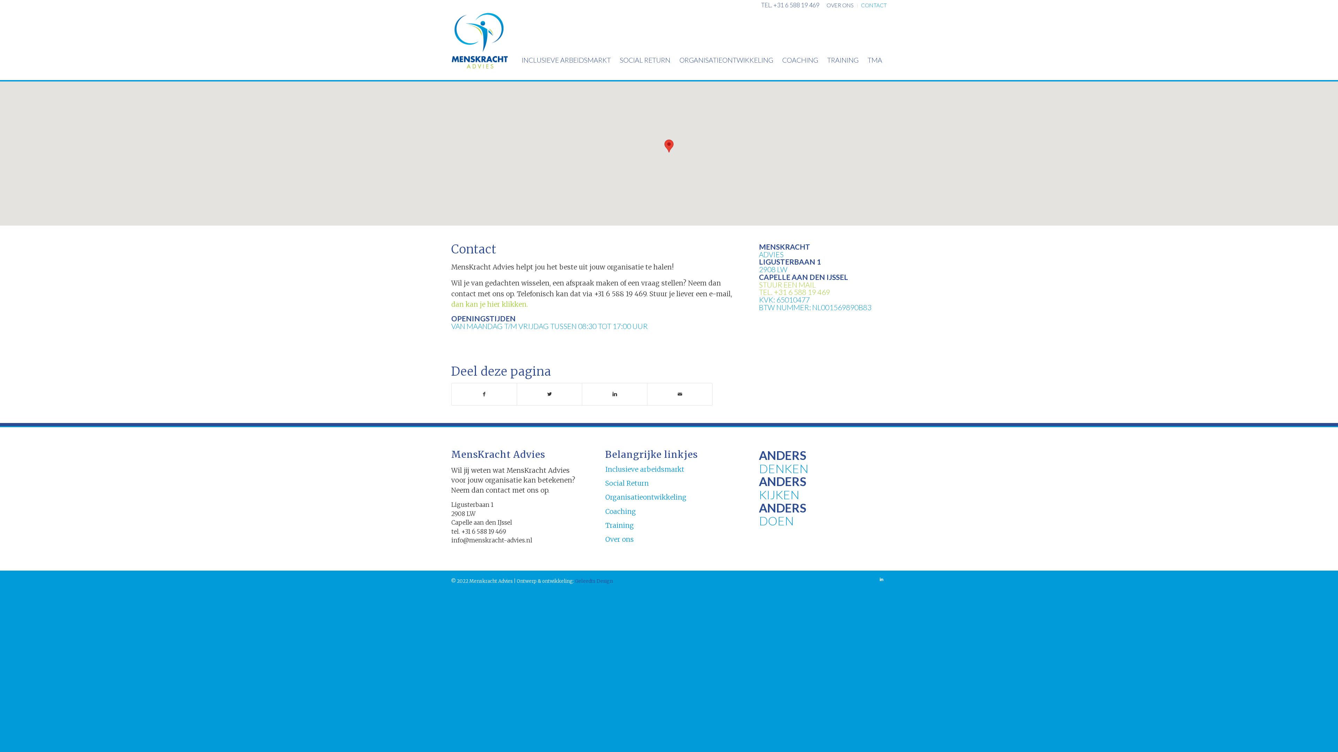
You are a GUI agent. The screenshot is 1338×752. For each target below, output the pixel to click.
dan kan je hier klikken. (489, 304)
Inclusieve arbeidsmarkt (644, 469)
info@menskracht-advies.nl (491, 540)
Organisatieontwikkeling (645, 497)
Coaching (620, 511)
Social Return (627, 483)
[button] (669, 146)
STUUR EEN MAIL (787, 284)
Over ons (619, 539)
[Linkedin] (881, 579)
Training (619, 525)
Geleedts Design (593, 581)
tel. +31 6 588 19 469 (790, 5)
